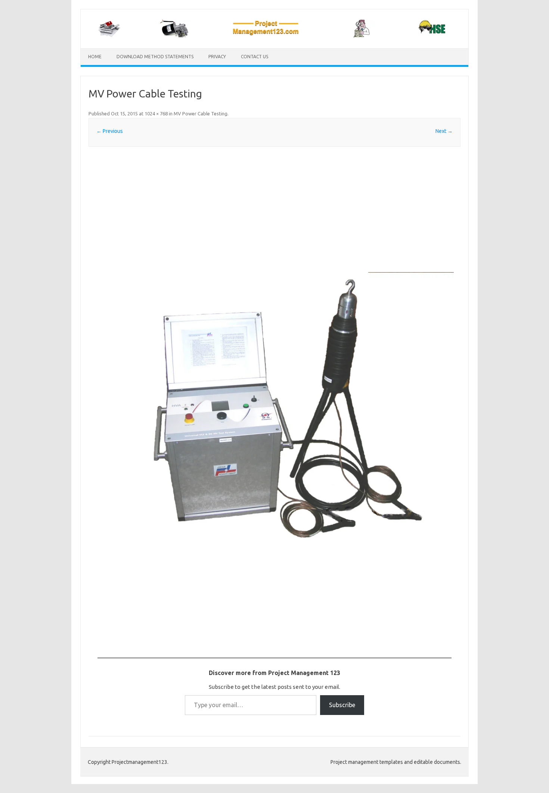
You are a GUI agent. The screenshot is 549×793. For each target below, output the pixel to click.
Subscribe (342, 705)
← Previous (109, 131)
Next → (444, 131)
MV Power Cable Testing (200, 113)
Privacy (217, 56)
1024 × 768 (156, 113)
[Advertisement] (274, 209)
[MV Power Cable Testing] (274, 406)
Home (95, 56)
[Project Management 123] (274, 35)
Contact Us (254, 56)
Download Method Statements (155, 56)
